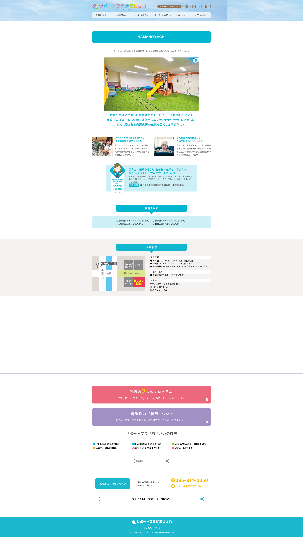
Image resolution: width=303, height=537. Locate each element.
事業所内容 (122, 15)
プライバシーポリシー (153, 527)
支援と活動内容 (141, 15)
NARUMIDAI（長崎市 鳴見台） (108, 443)
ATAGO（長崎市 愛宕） (183, 448)
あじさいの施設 (161, 15)
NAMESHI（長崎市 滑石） (106, 448)
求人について (181, 15)
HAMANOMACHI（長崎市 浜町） (148, 443)
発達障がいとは (102, 15)
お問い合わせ (201, 15)
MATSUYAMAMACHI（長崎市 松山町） (190, 443)
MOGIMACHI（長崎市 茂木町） (147, 448)
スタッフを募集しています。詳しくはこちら (167, 498)
